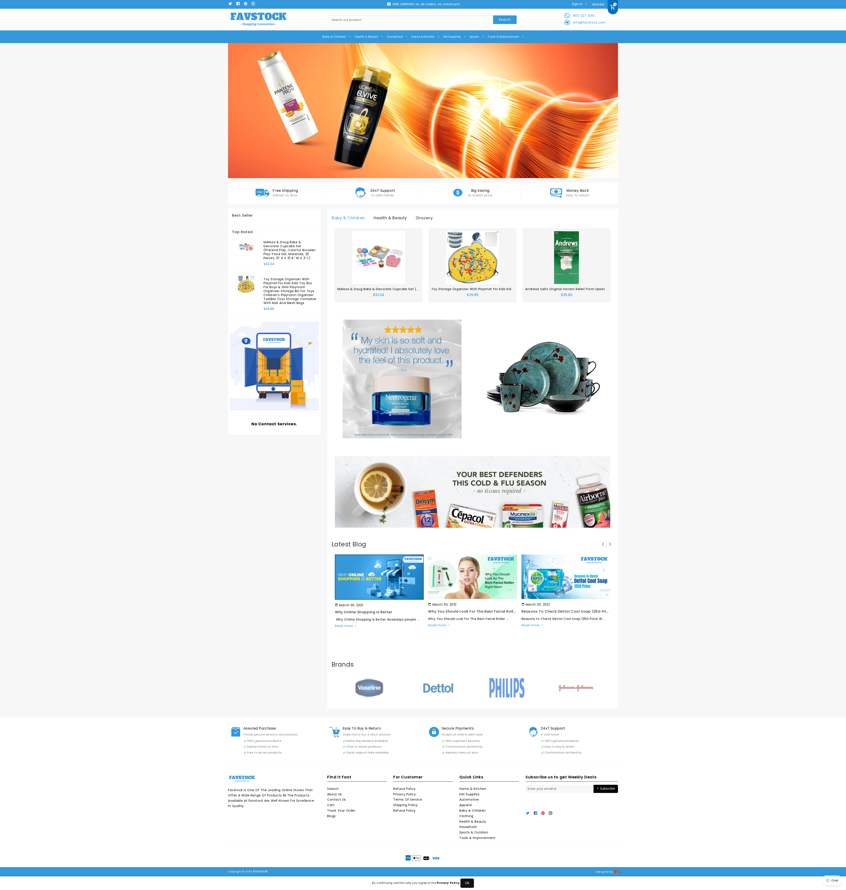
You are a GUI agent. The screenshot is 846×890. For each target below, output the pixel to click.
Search (333, 789)
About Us (334, 794)
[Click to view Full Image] (379, 577)
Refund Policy (404, 789)
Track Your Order (341, 810)
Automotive (469, 799)
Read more (344, 626)
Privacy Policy (404, 794)
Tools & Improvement (504, 37)
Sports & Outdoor (473, 832)
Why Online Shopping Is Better (363, 612)
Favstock (260, 871)
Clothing (466, 816)
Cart (330, 805)
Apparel (465, 805)
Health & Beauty (367, 37)
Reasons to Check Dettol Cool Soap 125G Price (566, 611)
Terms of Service (407, 799)
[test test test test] (402, 378)
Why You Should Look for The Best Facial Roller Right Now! (483, 611)
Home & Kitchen (423, 37)
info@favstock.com (589, 22)
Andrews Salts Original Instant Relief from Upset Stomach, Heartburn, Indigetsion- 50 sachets (603, 289)
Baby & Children (334, 37)
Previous (238, 110)
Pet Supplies (452, 37)
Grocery (424, 218)
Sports (475, 37)
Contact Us (336, 799)
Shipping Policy (405, 805)
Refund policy (404, 810)
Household (395, 37)
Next (608, 110)
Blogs (331, 816)
